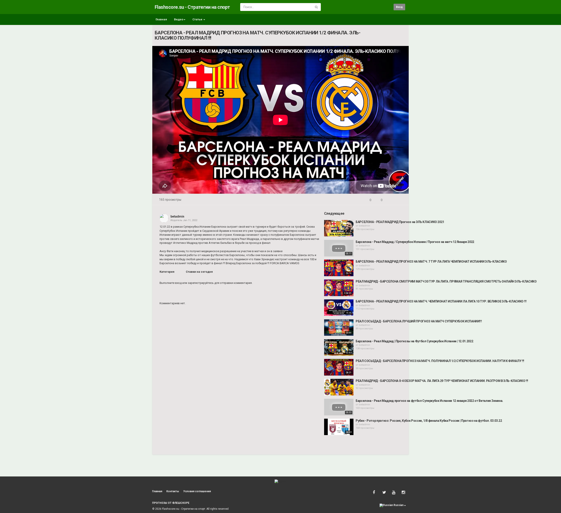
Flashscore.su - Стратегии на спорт (192, 7)
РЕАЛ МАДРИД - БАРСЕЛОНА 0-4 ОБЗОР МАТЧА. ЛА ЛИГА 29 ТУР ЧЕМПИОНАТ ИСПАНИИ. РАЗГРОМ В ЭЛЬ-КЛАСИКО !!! (442, 381)
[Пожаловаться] (401, 200)
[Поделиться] (391, 200)
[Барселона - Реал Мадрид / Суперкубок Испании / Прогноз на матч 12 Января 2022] (338, 248)
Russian (398, 505)
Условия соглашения (197, 491)
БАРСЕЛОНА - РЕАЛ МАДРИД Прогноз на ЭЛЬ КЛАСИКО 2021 (400, 222)
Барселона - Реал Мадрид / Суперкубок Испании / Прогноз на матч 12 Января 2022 (415, 242)
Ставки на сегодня (199, 271)
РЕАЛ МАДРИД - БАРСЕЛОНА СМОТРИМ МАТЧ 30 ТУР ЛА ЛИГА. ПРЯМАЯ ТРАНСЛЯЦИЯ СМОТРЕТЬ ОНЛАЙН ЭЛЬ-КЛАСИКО (446, 281)
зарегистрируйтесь (201, 283)
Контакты (172, 491)
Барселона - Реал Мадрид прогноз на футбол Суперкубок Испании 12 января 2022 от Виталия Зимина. (429, 400)
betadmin (177, 216)
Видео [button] (178, 19)
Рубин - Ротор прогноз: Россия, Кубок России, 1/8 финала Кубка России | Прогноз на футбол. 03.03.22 (429, 420)
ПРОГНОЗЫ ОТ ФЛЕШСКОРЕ (170, 502)
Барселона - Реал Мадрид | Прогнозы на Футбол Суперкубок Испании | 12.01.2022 (414, 341)
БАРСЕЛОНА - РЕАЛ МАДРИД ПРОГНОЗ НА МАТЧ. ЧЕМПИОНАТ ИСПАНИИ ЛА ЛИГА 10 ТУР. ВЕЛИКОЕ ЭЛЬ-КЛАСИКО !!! (441, 301)
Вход (399, 7)
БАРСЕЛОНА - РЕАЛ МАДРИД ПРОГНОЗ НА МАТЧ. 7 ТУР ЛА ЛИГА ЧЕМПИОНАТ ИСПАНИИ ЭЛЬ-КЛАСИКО (431, 261)
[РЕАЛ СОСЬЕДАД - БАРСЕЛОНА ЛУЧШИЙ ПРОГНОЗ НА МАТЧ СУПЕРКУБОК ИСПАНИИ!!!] (338, 327)
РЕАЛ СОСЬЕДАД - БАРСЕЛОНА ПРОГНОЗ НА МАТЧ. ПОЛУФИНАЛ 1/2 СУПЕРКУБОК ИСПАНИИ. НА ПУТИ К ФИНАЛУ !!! (440, 361)
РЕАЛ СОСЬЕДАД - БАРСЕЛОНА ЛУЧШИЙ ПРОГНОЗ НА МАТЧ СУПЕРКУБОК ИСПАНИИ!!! (419, 321)
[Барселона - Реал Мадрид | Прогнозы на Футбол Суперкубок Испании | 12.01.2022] (338, 347)
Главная (161, 19)
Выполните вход (171, 283)
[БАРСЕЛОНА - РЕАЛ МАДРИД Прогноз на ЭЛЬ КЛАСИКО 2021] (338, 228)
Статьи (197, 19)
